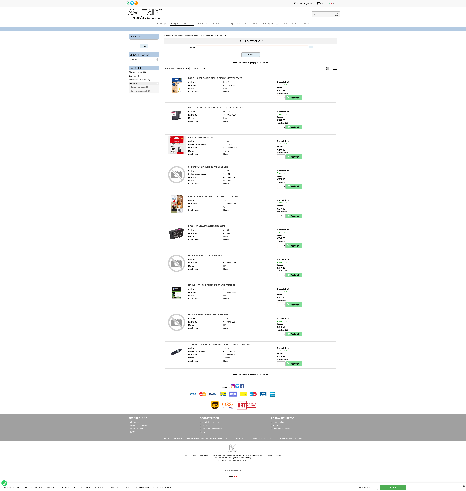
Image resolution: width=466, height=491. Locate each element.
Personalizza (364, 487)
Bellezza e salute (291, 23)
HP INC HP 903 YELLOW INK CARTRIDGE (208, 314)
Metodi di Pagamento (210, 422)
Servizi (204, 432)
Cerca (192, 47)
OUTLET (306, 23)
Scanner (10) (134, 76)
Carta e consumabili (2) (140, 91)
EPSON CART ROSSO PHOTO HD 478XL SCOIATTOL (213, 196)
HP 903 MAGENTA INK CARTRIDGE (205, 255)
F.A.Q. (132, 432)
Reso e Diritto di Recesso (211, 428)
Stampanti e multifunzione (182, 23)
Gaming (229, 23)
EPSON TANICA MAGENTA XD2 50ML (206, 225)
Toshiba (226, 358)
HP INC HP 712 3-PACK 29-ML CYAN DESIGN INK (212, 285)
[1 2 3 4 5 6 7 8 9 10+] (281, 334)
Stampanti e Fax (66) (137, 72)
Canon (226, 151)
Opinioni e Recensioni (139, 425)
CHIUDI (464, 486)
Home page (161, 23)
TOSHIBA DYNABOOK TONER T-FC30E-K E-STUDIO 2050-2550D (219, 344)
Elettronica (202, 23)
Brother (226, 88)
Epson (225, 207)
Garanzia (276, 425)
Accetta (392, 487)
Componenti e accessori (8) (140, 80)
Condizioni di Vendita (281, 428)
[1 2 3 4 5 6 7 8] (281, 275)
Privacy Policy (278, 422)
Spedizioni (205, 425)
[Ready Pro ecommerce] (233, 476)
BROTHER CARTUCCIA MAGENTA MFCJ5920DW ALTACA (216, 107)
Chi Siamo (134, 422)
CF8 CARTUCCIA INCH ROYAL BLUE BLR (208, 166)
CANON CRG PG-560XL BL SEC (203, 137)
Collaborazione (136, 428)
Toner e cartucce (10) (140, 87)
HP (224, 266)
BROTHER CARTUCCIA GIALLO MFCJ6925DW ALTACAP (215, 78)
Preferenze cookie (233, 470)
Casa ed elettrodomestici (247, 23)
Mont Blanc (228, 180)
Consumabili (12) (136, 83)
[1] (281, 98)
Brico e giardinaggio (271, 23)
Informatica (216, 23)
